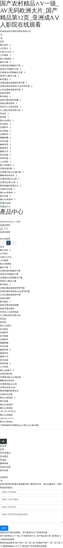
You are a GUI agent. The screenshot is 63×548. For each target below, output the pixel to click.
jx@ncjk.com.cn (7, 418)
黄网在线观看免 (7, 543)
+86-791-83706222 (8, 411)
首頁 (2, 449)
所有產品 (4, 456)
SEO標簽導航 (6, 437)
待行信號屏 (5, 239)
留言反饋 (4, 470)
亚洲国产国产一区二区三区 (48, 543)
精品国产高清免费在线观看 (34, 546)
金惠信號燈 (5, 232)
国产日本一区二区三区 (25, 543)
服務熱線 (4, 463)
